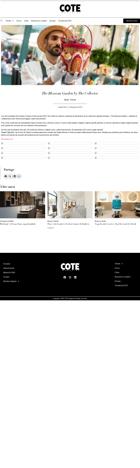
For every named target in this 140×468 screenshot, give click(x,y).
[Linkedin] (75, 277)
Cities (26, 21)
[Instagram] (70, 277)
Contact (6, 277)
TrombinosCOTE (64, 21)
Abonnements (8, 268)
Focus (19, 21)
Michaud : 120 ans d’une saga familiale (18, 224)
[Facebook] (65, 277)
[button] (6, 176)
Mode (66, 100)
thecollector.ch (7, 139)
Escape (53, 21)
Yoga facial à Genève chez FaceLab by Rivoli (115, 224)
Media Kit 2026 (9, 272)
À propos (6, 264)
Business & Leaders (39, 21)
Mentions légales (10, 281)
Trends (8, 21)
